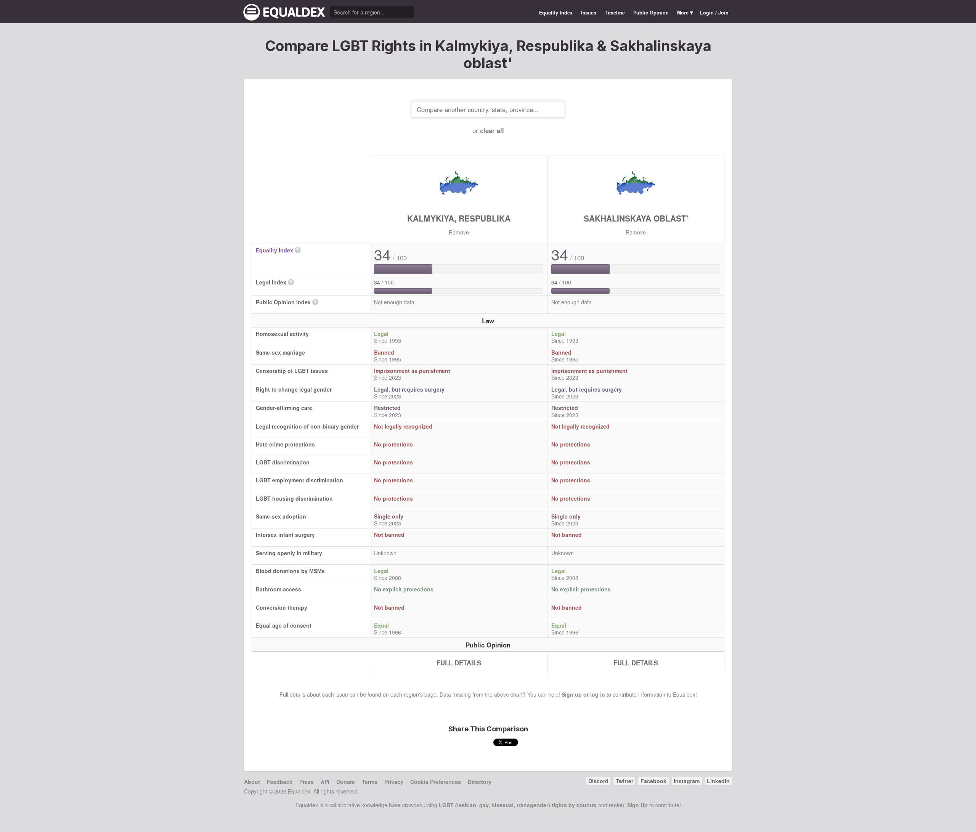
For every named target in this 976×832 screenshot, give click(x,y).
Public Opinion (651, 12)
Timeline (615, 12)
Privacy (393, 781)
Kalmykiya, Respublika (458, 218)
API (325, 781)
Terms (369, 781)
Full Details (459, 662)
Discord (598, 781)
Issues (588, 12)
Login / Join (714, 12)
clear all (492, 130)
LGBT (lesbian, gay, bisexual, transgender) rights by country (518, 805)
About (252, 781)
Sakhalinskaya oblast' (636, 218)
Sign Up (637, 805)
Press (306, 781)
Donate (345, 781)
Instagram (687, 781)
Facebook (653, 781)
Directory (479, 781)
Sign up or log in (583, 694)
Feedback (279, 781)
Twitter (624, 781)
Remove (459, 232)
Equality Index (556, 12)
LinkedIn (718, 781)
